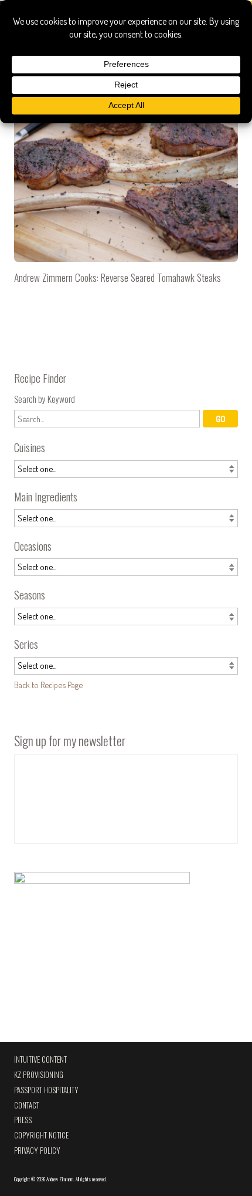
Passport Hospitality (46, 1090)
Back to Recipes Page (48, 684)
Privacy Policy (37, 1150)
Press (23, 1120)
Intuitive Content (40, 1059)
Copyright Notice (41, 1135)
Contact (26, 1105)
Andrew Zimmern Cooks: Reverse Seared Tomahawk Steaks (126, 193)
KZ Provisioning (38, 1074)
